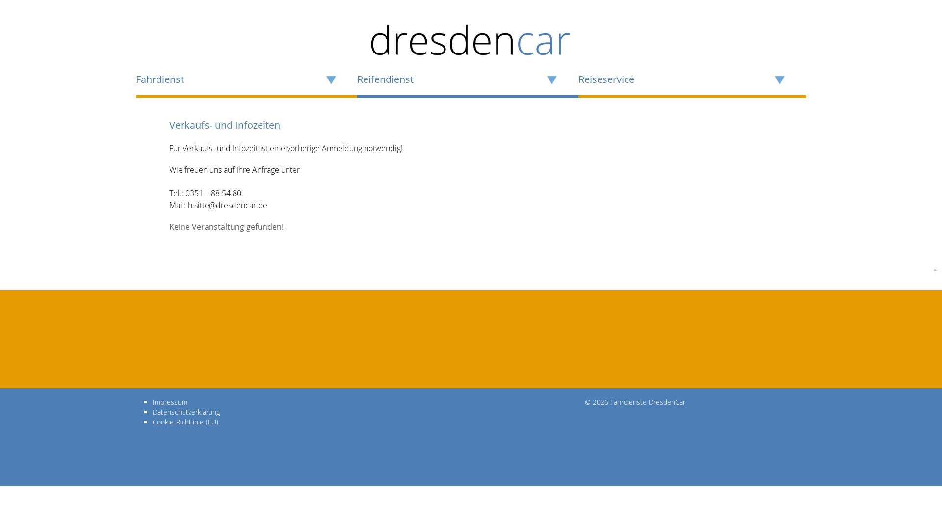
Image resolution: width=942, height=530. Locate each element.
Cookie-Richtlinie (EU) (185, 421)
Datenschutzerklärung (186, 412)
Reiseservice (606, 79)
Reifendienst (385, 79)
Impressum (170, 402)
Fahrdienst (160, 79)
